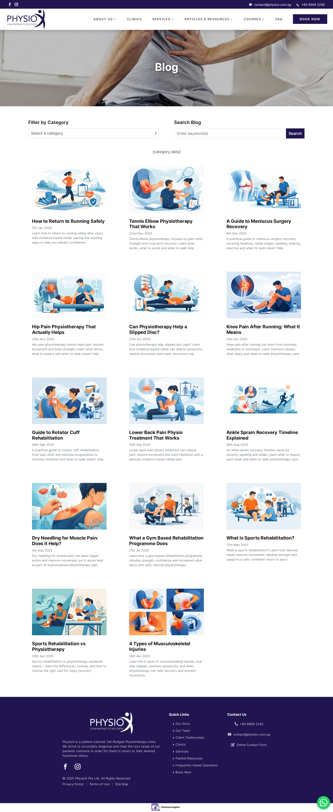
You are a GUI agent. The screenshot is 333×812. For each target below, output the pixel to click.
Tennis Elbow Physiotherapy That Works (161, 224)
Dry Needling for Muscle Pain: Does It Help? (65, 540)
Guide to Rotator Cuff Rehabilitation (56, 435)
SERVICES (161, 19)
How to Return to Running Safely (68, 221)
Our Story (183, 724)
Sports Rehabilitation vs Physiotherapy (59, 646)
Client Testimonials (190, 737)
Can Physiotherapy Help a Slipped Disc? (158, 329)
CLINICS (134, 19)
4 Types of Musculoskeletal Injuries (159, 646)
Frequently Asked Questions (197, 765)
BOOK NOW (310, 19)
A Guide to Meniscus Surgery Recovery (258, 224)
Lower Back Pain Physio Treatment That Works (155, 435)
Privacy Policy (73, 784)
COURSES (252, 19)
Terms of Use (99, 784)
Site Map (121, 784)
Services (182, 751)
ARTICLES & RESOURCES (207, 19)
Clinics (181, 744)
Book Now (183, 772)
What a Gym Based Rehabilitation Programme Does (166, 540)
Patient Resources (189, 758)
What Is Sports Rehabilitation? (260, 538)
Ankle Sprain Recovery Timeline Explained (262, 435)
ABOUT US (103, 19)
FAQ (279, 19)
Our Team (183, 730)
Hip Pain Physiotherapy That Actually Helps (64, 329)
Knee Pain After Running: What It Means (263, 329)
